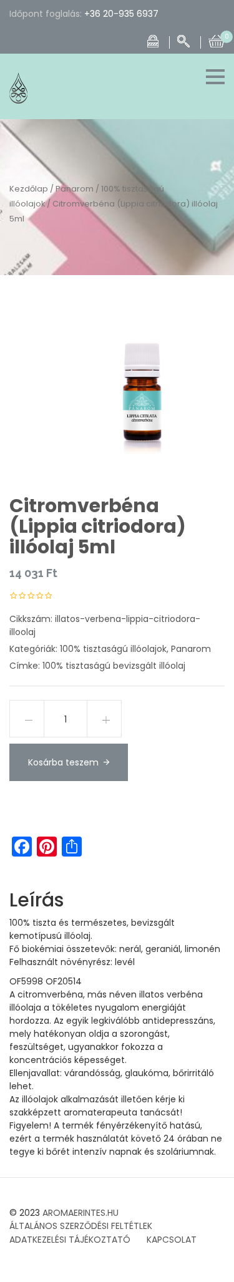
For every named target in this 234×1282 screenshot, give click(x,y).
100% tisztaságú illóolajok (113, 649)
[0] (216, 40)
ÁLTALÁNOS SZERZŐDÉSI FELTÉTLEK (80, 1226)
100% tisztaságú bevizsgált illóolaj (113, 665)
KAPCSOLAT (172, 1239)
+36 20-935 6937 (121, 13)
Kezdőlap (28, 189)
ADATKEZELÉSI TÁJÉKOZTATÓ (69, 1239)
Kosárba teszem (63, 762)
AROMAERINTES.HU (80, 1213)
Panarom (75, 189)
